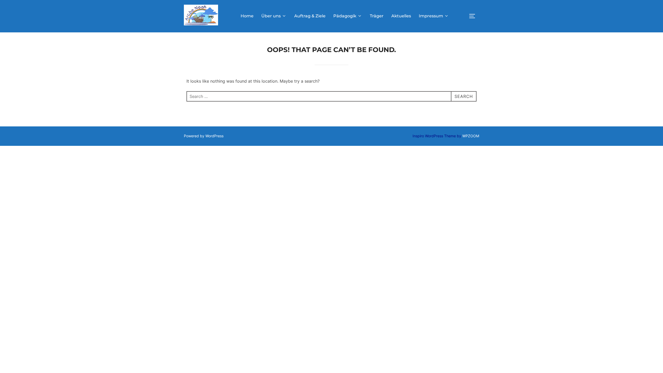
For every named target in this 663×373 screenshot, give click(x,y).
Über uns (271, 15)
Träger (377, 15)
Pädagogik (344, 15)
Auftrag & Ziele (310, 15)
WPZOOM (470, 136)
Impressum (431, 15)
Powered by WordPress (204, 136)
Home (247, 15)
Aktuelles (401, 15)
